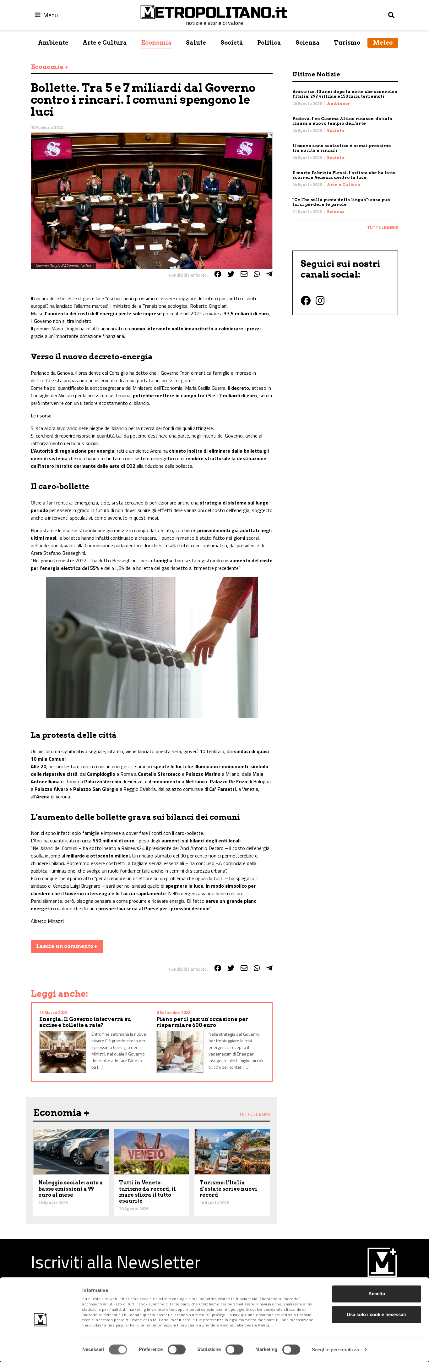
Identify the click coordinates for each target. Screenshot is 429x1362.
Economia (156, 42)
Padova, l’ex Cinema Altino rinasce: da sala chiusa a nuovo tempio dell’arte (342, 121)
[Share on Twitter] (230, 274)
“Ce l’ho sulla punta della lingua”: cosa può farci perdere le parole (341, 202)
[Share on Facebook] (217, 274)
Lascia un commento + (66, 946)
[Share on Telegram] (269, 274)
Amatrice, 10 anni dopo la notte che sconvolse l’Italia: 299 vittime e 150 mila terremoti (344, 94)
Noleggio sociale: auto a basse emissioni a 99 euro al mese (70, 1189)
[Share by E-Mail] (244, 274)
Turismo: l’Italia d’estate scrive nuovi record (228, 1189)
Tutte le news (382, 227)
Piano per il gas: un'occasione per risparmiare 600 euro (202, 1022)
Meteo (383, 42)
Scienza (308, 42)
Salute (196, 42)
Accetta (376, 1293)
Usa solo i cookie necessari (376, 1314)
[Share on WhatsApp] (257, 274)
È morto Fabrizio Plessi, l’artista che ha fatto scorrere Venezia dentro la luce (344, 175)
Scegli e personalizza (335, 1349)
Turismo (347, 42)
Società (231, 42)
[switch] (177, 1349)
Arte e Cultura (105, 42)
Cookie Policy (256, 1325)
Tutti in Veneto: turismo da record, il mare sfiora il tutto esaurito (147, 1192)
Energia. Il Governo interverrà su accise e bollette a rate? (85, 1022)
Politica (269, 42)
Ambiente (53, 42)
